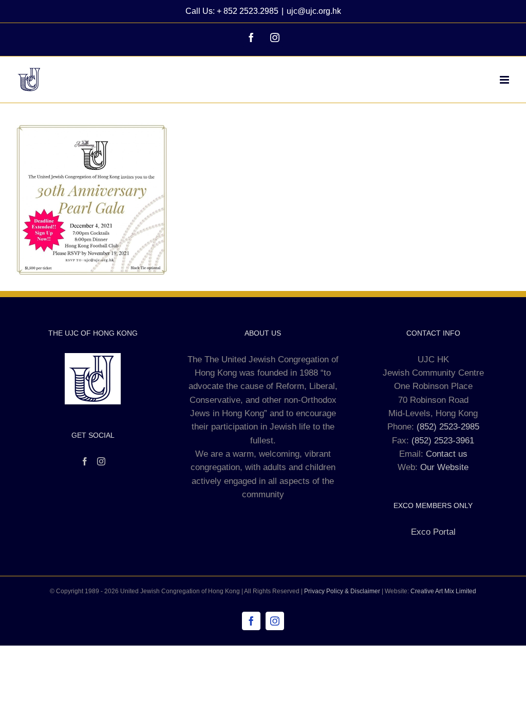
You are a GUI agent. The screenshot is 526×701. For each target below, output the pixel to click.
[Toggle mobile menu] (505, 79)
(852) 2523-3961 (442, 440)
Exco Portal (433, 532)
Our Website (444, 467)
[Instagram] (101, 461)
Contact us (446, 454)
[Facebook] (85, 461)
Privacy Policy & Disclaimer (342, 591)
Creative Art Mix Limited (443, 591)
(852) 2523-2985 (448, 427)
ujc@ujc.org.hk (314, 11)
